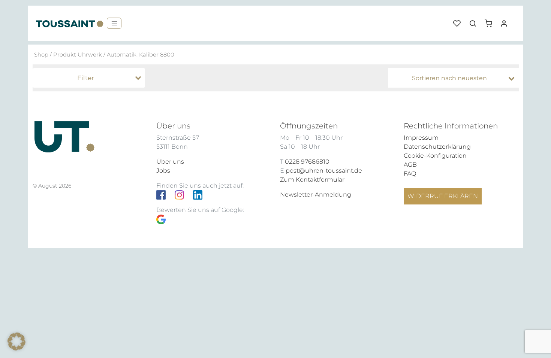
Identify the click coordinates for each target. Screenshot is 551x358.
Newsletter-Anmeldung (315, 194)
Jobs (163, 170)
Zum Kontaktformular (312, 179)
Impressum (421, 137)
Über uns (170, 161)
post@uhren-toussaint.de (324, 170)
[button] (491, 20)
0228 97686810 (307, 161)
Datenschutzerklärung (437, 146)
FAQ (410, 173)
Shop (41, 54)
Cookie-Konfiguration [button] (435, 155)
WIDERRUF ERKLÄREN (442, 196)
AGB (410, 164)
